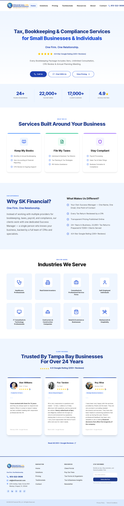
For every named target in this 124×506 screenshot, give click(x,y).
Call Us (40, 74)
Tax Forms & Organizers (73, 476)
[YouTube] (16, 491)
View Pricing (82, 74)
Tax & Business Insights (73, 480)
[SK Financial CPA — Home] (18, 5)
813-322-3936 (117, 6)
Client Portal (69, 468)
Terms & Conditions (112, 502)
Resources (81, 6)
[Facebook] (8, 491)
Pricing (55, 6)
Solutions (44, 6)
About (93, 6)
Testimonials (67, 6)
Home (33, 6)
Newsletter (68, 484)
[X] (24, 491)
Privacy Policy (101, 502)
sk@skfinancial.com (17, 480)
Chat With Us (61, 74)
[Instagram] (20, 491)
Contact (103, 6)
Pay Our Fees (69, 472)
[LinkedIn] (12, 491)
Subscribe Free (105, 479)
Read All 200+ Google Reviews (61, 443)
